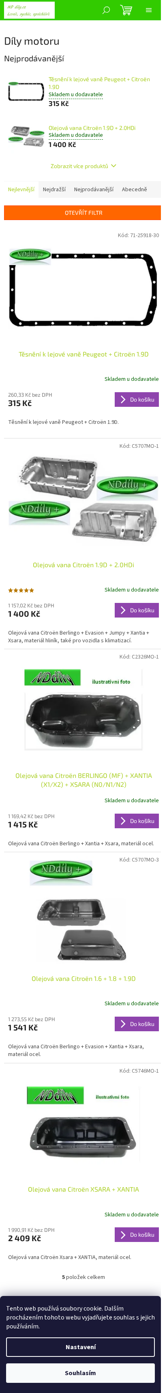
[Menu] (149, 10)
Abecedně (134, 190)
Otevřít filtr (84, 212)
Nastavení (81, 1347)
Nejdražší (54, 190)
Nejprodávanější (93, 190)
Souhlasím (80, 1373)
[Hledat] (106, 10)
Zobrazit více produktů (79, 165)
